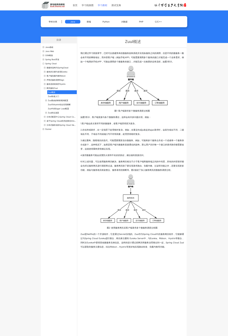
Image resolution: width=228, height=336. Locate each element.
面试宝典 (116, 5)
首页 (75, 5)
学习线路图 (88, 5)
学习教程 (102, 5)
